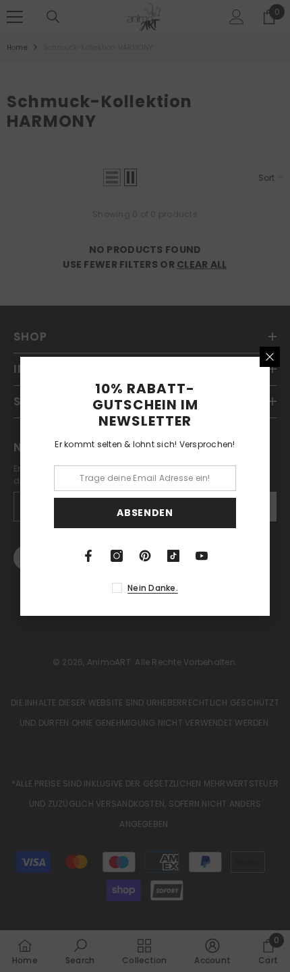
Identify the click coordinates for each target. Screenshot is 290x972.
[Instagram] (117, 556)
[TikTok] (173, 556)
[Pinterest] (145, 556)
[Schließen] (270, 357)
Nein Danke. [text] (152, 588)
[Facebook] (88, 556)
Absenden (145, 512)
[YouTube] (201, 556)
